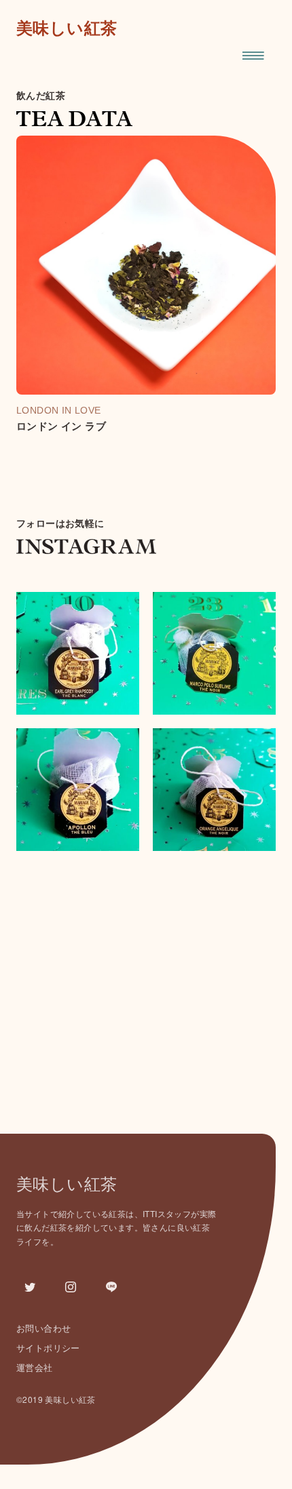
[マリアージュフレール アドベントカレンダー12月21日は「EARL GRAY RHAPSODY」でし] (77, 653)
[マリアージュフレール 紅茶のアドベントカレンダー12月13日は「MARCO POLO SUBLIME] (214, 653)
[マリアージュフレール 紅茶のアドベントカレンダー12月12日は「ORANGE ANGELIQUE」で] (214, 789)
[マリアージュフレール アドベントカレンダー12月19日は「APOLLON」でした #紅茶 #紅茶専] (77, 789)
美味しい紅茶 (66, 28)
